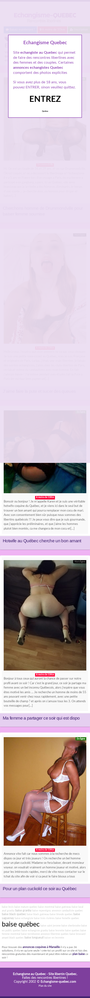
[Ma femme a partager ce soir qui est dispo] (45, 616)
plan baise (78, 954)
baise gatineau (63, 907)
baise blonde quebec (61, 914)
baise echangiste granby (34, 930)
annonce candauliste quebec (67, 910)
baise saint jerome (50, 925)
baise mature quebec (25, 907)
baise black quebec (14, 914)
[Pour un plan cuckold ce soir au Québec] (45, 792)
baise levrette (56, 930)
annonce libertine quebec (55, 934)
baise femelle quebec (67, 918)
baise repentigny (41, 910)
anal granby (8, 910)
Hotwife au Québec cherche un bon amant (42, 540)
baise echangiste (24, 918)
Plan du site (45, 986)
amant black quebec (13, 937)
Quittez (45, 111)
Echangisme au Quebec (29, 974)
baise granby (23, 910)
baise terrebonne (30, 934)
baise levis (8, 907)
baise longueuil (34, 937)
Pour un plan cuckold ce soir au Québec (40, 888)
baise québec (21, 924)
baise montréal (46, 907)
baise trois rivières (44, 918)
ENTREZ (45, 99)
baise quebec (72, 930)
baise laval (77, 907)
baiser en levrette (54, 937)
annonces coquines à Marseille (41, 947)
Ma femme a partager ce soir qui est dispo (41, 718)
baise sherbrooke (71, 925)
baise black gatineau (38, 914)
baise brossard (77, 934)
